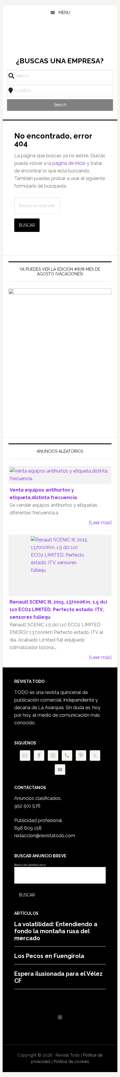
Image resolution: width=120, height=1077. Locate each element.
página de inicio (69, 163)
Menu (64, 12)
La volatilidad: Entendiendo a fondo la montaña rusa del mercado (55, 931)
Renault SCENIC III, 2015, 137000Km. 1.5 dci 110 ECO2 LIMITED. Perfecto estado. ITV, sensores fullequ (58, 609)
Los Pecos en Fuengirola (49, 955)
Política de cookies (71, 1061)
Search (60, 104)
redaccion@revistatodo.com (44, 835)
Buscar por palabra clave (30, 864)
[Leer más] (100, 522)
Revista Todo (60, 39)
